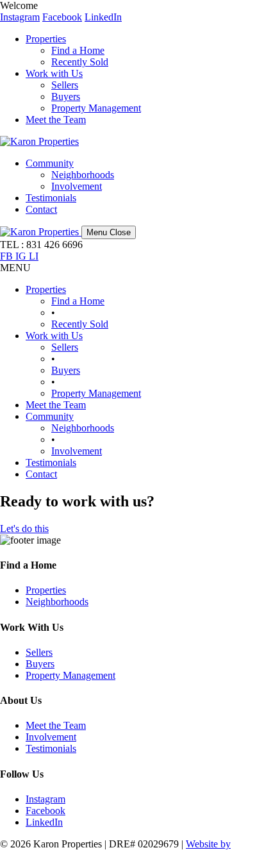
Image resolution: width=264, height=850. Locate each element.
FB (7, 256)
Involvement (76, 186)
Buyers (65, 96)
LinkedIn (103, 17)
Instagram (20, 17)
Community (50, 163)
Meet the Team (56, 119)
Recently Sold (79, 61)
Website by (208, 843)
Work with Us (54, 73)
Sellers (64, 84)
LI (33, 256)
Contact (41, 209)
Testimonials (51, 197)
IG (22, 256)
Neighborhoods (82, 174)
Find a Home (77, 50)
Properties (46, 38)
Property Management (96, 108)
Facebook (62, 17)
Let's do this (24, 528)
